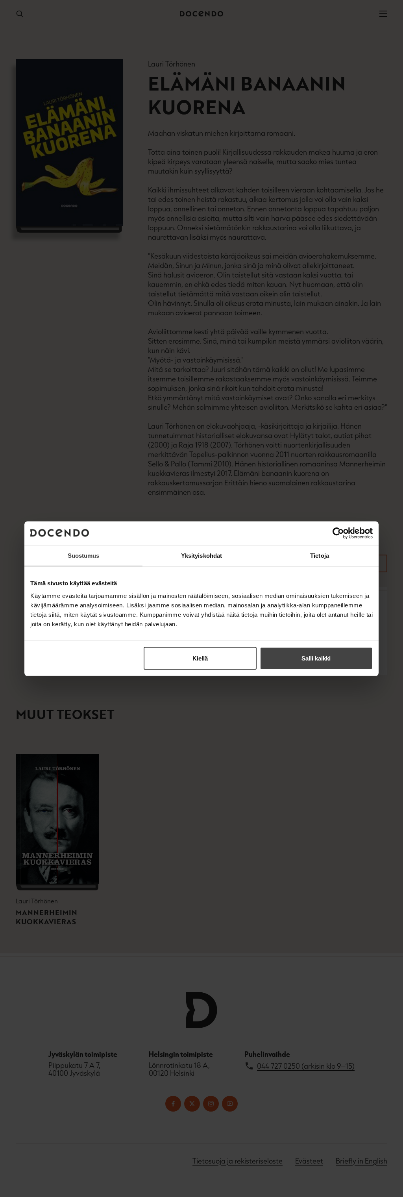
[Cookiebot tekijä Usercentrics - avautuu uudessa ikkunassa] (338, 533)
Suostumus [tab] (84, 555)
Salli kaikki (316, 658)
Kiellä (200, 658)
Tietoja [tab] (319, 555)
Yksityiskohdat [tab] (201, 555)
